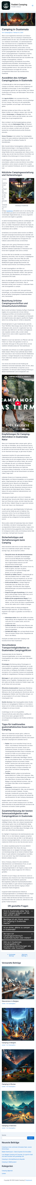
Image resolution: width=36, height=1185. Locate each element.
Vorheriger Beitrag (11, 955)
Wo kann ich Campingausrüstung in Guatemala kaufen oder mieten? (17, 936)
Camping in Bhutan (9, 1084)
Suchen (4, 1135)
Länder (3, 1003)
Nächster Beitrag (25, 955)
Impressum (29, 1180)
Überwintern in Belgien (10, 1001)
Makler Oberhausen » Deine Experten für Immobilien (16, 1152)
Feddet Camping (19, 4)
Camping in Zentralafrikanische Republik (13, 1159)
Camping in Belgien (9, 1043)
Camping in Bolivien (9, 1126)
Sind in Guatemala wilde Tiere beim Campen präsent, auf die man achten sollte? (16, 913)
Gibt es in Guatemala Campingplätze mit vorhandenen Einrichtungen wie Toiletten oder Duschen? (17, 945)
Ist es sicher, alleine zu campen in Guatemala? (16, 928)
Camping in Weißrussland (9, 1162)
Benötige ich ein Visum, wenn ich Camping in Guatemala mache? (16, 921)
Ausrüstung (9, 211)
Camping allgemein (7, 1170)
